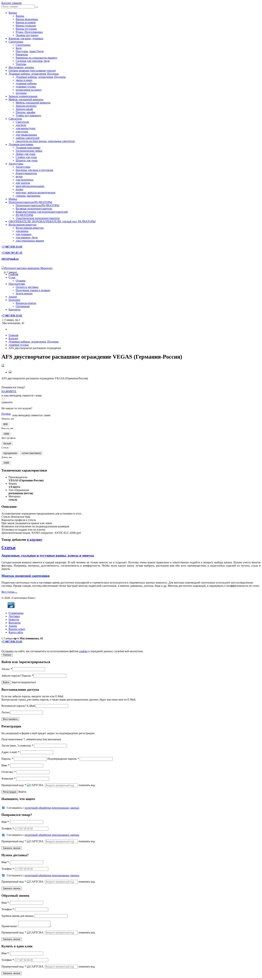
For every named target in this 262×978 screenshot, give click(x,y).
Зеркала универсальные (23, 96)
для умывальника (26, 134)
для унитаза (23, 182)
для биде (21, 125)
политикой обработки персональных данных (52, 807)
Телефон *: (8, 828)
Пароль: (27, 675)
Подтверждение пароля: (63, 758)
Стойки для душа (26, 157)
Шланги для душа (26, 160)
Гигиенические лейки (29, 150)
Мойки (13, 198)
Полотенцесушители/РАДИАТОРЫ (30, 202)
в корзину (34, 539)
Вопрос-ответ (17, 629)
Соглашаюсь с (43, 807)
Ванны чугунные (26, 28)
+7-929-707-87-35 (11, 252)
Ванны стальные (26, 25)
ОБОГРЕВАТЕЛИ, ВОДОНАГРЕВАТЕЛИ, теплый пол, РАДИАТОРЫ (52, 221)
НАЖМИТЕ (8, 391)
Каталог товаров (11, 2)
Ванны (13, 12)
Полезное (14, 299)
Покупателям (17, 283)
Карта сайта (16, 632)
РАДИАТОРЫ (24, 215)
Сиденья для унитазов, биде (33, 60)
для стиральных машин (30, 240)
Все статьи (9, 591)
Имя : (5, 821)
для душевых (24, 234)
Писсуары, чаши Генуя (29, 51)
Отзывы (20, 280)
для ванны (22, 231)
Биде (19, 48)
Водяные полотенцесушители (34, 208)
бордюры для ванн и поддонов (34, 170)
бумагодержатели (26, 173)
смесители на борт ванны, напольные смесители (45, 141)
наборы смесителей (27, 137)
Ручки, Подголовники (29, 32)
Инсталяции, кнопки (21, 67)
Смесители (15, 118)
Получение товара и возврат (33, 290)
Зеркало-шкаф (24, 109)
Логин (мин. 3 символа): (17, 745)
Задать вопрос (24, 293)
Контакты (14, 309)
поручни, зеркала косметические (35, 192)
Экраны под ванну (27, 35)
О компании (16, 613)
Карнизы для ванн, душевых (26, 38)
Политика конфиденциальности (20, 648)
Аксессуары (16, 163)
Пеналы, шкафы (25, 112)
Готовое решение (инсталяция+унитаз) (32, 70)
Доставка (14, 616)
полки (19, 189)
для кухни (22, 131)
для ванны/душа (25, 128)
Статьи (8, 547)
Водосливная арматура (22, 224)
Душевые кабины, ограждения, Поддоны (34, 73)
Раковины (22, 54)
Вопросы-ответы (26, 303)
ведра (19, 176)
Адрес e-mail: (10, 752)
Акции (13, 296)
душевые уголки (26, 86)
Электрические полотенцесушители (38, 218)
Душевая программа (21, 144)
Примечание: (9, 926)
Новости (14, 619)
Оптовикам (23, 306)
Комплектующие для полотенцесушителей (42, 211)
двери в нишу (24, 80)
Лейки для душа (25, 154)
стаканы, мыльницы (28, 195)
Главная (13, 274)
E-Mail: (31, 705)
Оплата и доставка (27, 287)
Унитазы (21, 64)
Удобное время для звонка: (17, 915)
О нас (12, 277)
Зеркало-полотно (26, 105)
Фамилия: (8, 778)
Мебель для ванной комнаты (26, 99)
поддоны (21, 93)
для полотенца (24, 179)
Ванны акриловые (27, 19)
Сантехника (16, 41)
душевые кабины (26, 83)
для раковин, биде (27, 237)
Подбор (6, 413)
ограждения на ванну (29, 89)
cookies (83, 651)
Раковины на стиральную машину (36, 57)
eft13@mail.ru (10, 258)
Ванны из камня (25, 22)
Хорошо (7, 654)
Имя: (5, 765)
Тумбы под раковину (28, 115)
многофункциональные (30, 186)
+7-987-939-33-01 (11, 246)
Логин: (6, 669)
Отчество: (8, 771)
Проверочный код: (13, 785)
